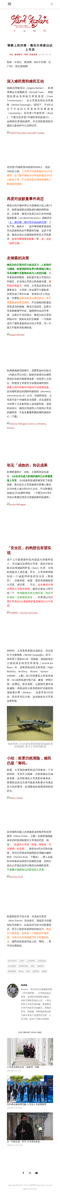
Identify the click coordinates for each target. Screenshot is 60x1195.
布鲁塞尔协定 (23, 966)
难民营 (44, 971)
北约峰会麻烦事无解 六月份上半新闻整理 (26, 1104)
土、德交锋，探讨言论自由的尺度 (27, 222)
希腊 (32, 966)
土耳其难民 (12, 966)
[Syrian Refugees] (30, 517)
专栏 (11, 54)
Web (24, 985)
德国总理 (40, 966)
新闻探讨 (19, 54)
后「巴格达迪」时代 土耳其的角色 (23, 1141)
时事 (26, 54)
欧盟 (28, 971)
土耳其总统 (42, 961)
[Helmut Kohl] (30, 892)
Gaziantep (12, 961)
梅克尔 (21, 971)
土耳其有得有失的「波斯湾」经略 (23, 1067)
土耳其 (22, 961)
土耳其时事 (31, 961)
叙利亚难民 (12, 971)
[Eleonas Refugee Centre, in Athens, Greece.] (30, 437)
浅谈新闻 (34, 54)
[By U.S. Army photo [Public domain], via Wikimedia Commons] (30, 627)
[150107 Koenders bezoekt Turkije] (30, 146)
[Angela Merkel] (30, 348)
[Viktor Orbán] (30, 811)
